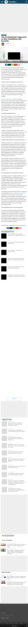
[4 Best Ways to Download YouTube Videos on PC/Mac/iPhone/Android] (3, 260)
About (7, 623)
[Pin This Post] (15, 64)
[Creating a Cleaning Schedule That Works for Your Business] (3, 268)
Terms (21, 623)
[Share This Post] (9, 64)
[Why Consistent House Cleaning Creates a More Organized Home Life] (3, 236)
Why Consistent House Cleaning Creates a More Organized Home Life (16, 234)
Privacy (16, 623)
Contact (11, 623)
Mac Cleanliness (21, 225)
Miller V (8, 43)
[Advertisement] (14, 18)
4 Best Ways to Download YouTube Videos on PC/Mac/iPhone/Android (16, 259)
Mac (16, 225)
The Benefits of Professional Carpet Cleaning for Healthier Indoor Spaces (16, 275)
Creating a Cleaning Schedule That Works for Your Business (16, 267)
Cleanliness (12, 225)
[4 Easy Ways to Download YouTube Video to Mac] (3, 244)
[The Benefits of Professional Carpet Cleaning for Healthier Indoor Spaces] (3, 277)
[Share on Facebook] (6, 64)
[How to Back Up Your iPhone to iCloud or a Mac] (3, 252)
